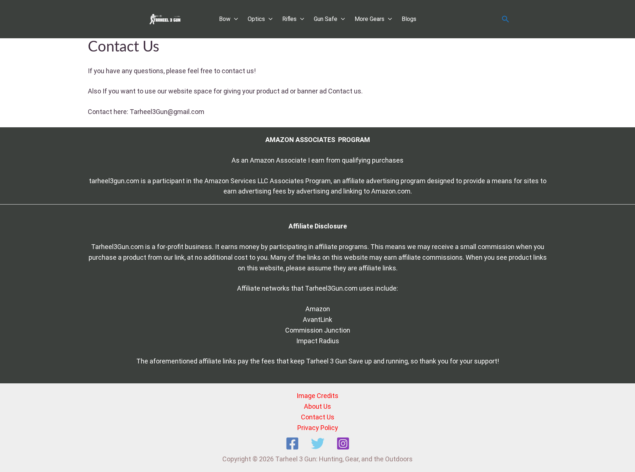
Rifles (289, 18)
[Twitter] (317, 443)
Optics (256, 18)
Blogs (409, 18)
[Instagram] (343, 443)
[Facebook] (292, 443)
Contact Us (317, 417)
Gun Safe (325, 18)
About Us (317, 406)
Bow (224, 18)
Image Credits (317, 396)
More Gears (369, 18)
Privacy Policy (317, 428)
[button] (505, 19)
